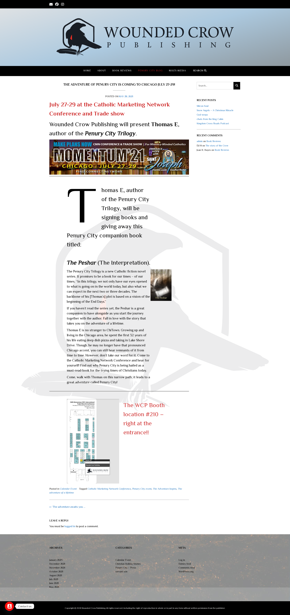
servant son (121, 571)
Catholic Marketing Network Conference (109, 488)
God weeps (202, 114)
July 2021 (53, 579)
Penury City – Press (125, 567)
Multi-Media (177, 70)
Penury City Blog (150, 70)
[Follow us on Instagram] (62, 4)
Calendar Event (68, 488)
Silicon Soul (202, 106)
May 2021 (54, 587)
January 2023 (56, 560)
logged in (69, 526)
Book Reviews (122, 70)
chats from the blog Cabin (210, 119)
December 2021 (57, 563)
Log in (182, 560)
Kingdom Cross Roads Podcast (213, 123)
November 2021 (57, 567)
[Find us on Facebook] (57, 4)
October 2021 (56, 571)
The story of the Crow (217, 145)
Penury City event (142, 488)
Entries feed (185, 563)
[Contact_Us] (9, 606)
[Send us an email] (51, 4)
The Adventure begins (165, 488)
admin (200, 141)
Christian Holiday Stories (128, 563)
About (101, 70)
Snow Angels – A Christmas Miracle (215, 110)
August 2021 (55, 575)
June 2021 (54, 583)
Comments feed (187, 567)
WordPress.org (186, 571)
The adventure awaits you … (67, 506)
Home (87, 70)
